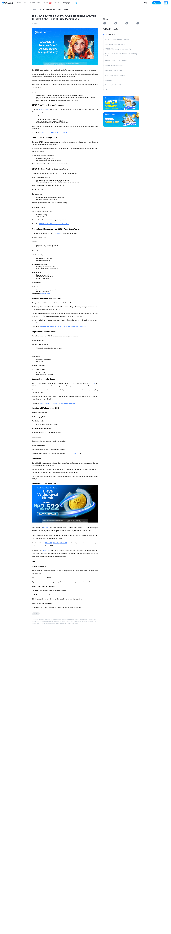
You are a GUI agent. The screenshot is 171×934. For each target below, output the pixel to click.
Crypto (35, 613)
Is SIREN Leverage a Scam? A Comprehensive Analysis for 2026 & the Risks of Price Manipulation (56, 10)
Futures (47, 3)
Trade (25, 3)
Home (34, 10)
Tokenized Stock (35, 3)
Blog (75, 3)
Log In (146, 3)
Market (18, 3)
